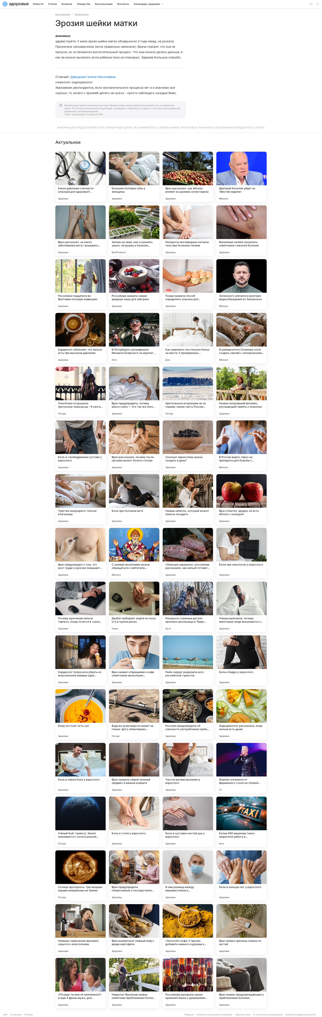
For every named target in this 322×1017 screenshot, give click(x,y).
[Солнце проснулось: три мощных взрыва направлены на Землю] (80, 875)
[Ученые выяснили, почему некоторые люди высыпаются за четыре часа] (241, 607)
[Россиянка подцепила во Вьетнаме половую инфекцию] (80, 284)
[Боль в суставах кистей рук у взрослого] (188, 822)
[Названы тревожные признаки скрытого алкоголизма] (80, 929)
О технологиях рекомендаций (267, 1014)
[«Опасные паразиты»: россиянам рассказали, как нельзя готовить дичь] (188, 553)
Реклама (28, 1014)
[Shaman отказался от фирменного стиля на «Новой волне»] (241, 768)
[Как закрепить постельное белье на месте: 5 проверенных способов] (188, 338)
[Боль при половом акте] (134, 499)
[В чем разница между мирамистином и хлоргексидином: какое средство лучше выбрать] (188, 875)
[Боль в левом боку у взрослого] (80, 768)
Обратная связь (243, 1014)
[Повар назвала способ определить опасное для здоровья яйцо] (188, 284)
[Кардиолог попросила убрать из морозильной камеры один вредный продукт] (80, 660)
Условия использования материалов (214, 1014)
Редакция (189, 1014)
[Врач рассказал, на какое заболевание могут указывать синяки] (80, 230)
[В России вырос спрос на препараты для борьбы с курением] (241, 445)
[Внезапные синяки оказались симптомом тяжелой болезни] (241, 230)
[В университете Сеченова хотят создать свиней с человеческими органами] (241, 338)
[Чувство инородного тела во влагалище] (80, 499)
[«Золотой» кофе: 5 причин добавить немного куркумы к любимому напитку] (188, 929)
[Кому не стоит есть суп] (80, 714)
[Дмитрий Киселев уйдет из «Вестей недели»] (241, 177)
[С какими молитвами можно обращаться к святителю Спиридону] (134, 553)
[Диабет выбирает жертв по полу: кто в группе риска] (134, 607)
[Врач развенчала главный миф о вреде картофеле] (134, 929)
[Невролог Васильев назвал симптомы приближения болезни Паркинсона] (134, 983)
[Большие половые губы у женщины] (134, 177)
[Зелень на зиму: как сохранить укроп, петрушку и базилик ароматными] (134, 230)
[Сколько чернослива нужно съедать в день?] (188, 445)
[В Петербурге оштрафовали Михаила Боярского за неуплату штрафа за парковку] (134, 338)
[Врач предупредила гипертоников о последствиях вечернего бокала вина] (134, 875)
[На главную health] (18, 4)
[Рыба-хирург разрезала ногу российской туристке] (188, 660)
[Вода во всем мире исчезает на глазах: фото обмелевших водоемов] (134, 714)
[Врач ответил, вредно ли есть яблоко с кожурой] (241, 499)
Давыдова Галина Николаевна (92, 77)
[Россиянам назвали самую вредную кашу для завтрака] (134, 284)
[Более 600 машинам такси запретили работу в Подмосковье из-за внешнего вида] (241, 822)
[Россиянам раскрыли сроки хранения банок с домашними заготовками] (188, 983)
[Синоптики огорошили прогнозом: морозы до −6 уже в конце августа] (80, 392)
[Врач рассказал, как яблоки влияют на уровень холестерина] (188, 177)
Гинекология (82, 14)
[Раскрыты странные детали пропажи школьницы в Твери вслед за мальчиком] (188, 607)
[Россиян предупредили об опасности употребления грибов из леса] (188, 714)
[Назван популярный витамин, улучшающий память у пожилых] (241, 392)
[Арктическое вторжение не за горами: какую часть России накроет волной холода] (188, 392)
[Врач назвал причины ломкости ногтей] (241, 929)
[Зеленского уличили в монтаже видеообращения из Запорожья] (241, 284)
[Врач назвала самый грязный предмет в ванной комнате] (134, 768)
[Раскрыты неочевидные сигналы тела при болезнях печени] (188, 230)
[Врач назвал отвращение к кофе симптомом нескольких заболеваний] (134, 660)
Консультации (62, 14)
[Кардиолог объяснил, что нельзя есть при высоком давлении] (80, 338)
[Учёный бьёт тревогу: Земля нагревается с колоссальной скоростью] (80, 822)
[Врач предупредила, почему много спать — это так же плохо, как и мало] (134, 392)
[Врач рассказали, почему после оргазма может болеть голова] (134, 445)
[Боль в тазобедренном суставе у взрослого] (80, 445)
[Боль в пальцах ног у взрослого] (241, 875)
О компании (16, 1014)
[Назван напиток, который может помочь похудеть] (188, 499)
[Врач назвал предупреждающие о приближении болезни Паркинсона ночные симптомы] (241, 983)
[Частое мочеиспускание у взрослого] (188, 768)
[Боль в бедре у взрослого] (241, 660)
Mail (5, 1014)
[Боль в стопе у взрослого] (134, 822)
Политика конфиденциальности (300, 1014)
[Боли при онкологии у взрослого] (241, 553)
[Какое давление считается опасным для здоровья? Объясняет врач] (80, 177)
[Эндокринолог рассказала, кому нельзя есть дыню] (241, 714)
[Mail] (5, 4)
